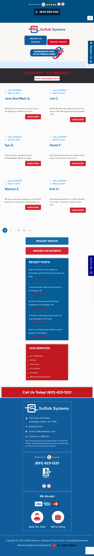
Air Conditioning (36, 356)
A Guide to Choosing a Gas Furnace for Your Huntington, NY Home (45, 319)
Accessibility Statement (77, 541)
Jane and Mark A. (17, 98)
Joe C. (54, 98)
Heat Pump (34, 364)
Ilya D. (9, 145)
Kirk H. (54, 189)
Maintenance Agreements (40, 377)
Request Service (58, 42)
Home (37, 78)
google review (53, 457)
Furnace (33, 360)
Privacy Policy (57, 541)
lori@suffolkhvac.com (45, 432)
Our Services (35, 368)
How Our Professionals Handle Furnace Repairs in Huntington (45, 333)
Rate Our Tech (37, 527)
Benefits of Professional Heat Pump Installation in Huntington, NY (44, 304)
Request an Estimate (35, 40)
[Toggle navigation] (90, 18)
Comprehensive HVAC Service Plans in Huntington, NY (45, 290)
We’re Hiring (58, 527)
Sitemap (45, 541)
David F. (55, 145)
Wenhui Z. (12, 189)
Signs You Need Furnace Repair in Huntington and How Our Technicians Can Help (47, 275)
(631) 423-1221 (49, 11)
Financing (34, 373)
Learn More (33, 117)
